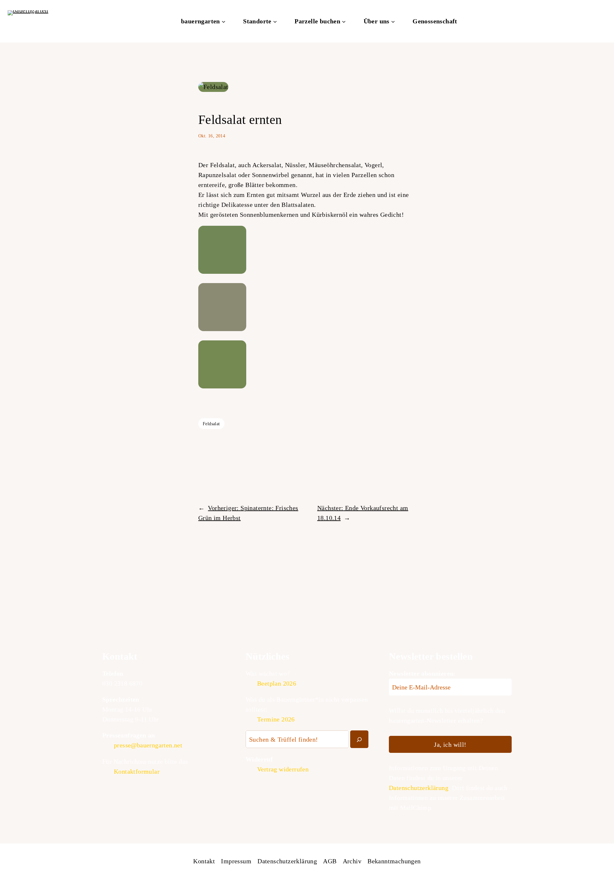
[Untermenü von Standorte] (275, 21)
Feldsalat (211, 423)
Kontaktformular (137, 771)
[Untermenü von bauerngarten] (223, 21)
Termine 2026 (276, 719)
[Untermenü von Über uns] (393, 21)
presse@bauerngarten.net (148, 745)
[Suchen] (359, 739)
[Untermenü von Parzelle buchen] (344, 21)
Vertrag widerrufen (283, 769)
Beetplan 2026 (276, 683)
